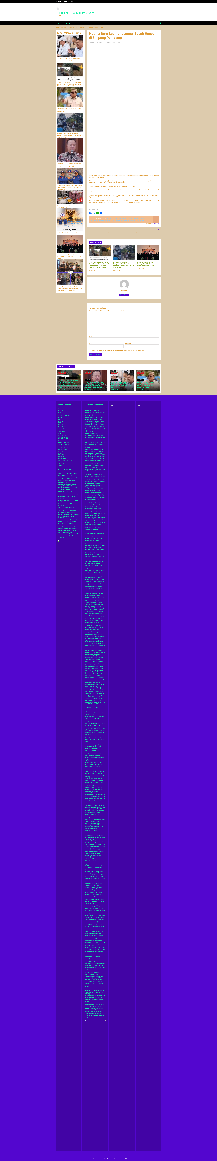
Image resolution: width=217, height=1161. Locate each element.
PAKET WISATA (62, 435)
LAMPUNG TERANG (63, 415)
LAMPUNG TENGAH (63, 444)
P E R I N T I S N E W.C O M (75, 13)
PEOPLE (60, 423)
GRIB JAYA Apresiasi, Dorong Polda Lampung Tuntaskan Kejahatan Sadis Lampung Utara (95, 807)
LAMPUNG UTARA (63, 447)
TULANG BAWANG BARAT (65, 460)
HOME (59, 408)
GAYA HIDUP (61, 428)
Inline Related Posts (155, 223)
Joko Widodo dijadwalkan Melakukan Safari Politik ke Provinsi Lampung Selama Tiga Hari (121, 385)
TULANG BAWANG (63, 462)
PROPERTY (61, 417)
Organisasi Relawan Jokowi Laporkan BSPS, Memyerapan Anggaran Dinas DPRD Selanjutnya (95, 865)
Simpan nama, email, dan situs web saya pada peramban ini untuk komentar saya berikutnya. (117, 350)
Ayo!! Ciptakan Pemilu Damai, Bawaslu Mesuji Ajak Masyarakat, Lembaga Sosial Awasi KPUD (95, 444)
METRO (60, 440)
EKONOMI (60, 410)
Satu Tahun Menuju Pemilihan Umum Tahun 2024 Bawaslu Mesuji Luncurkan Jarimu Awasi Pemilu (95, 563)
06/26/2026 (141, 389)
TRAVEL (60, 414)
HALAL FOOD (61, 431)
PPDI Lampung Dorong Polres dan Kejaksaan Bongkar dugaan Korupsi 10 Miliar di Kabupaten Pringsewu (70, 187)
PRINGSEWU (61, 456)
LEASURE (60, 421)
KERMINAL (62, 378)
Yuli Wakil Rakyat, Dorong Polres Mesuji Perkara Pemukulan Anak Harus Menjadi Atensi (95, 963)
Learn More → (124, 294)
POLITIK (60, 419)
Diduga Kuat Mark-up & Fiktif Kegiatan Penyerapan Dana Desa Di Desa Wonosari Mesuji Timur (95, 773)
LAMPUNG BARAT (63, 449)
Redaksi (67, 23)
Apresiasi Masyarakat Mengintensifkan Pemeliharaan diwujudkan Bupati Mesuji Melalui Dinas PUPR (70, 135)
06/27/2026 (88, 389)
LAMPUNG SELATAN (63, 442)
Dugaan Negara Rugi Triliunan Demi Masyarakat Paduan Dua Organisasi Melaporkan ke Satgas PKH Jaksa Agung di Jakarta (70, 288)
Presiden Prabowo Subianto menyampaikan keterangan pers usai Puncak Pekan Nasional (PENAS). (69, 110)
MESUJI (113, 42)
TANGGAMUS (61, 451)
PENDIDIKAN (61, 426)
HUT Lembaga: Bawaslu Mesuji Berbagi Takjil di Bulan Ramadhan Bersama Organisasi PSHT (94, 627)
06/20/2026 (141, 268)
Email (91, 343)
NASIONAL (74, 378)
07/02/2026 (92, 270)
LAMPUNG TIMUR (63, 446)
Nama (91, 336)
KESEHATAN (61, 424)
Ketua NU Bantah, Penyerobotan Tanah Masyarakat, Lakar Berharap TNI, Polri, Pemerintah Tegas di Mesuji (95, 835)
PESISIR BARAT (62, 458)
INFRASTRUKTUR (107, 42)
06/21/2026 (117, 270)
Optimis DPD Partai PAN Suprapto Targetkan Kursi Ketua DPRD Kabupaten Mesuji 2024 (94, 595)
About (59, 23)
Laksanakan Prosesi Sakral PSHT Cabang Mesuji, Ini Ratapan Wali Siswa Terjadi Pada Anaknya (69, 256)
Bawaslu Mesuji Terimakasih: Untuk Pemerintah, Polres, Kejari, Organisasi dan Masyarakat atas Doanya (95, 652)
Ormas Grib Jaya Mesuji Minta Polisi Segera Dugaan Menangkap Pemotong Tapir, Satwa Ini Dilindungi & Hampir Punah (69, 84)
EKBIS (59, 412)
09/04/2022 (98, 42)
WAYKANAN (61, 463)
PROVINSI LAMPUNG (63, 439)
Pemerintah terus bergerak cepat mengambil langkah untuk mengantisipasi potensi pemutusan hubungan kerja (69, 165)
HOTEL (60, 433)
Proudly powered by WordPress (98, 1158)
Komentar (92, 314)
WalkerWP (124, 1158)
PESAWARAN (61, 455)
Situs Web (128, 343)
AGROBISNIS (61, 430)
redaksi (92, 42)
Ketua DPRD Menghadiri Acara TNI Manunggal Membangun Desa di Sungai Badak (94, 933)
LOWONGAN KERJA (63, 437)
